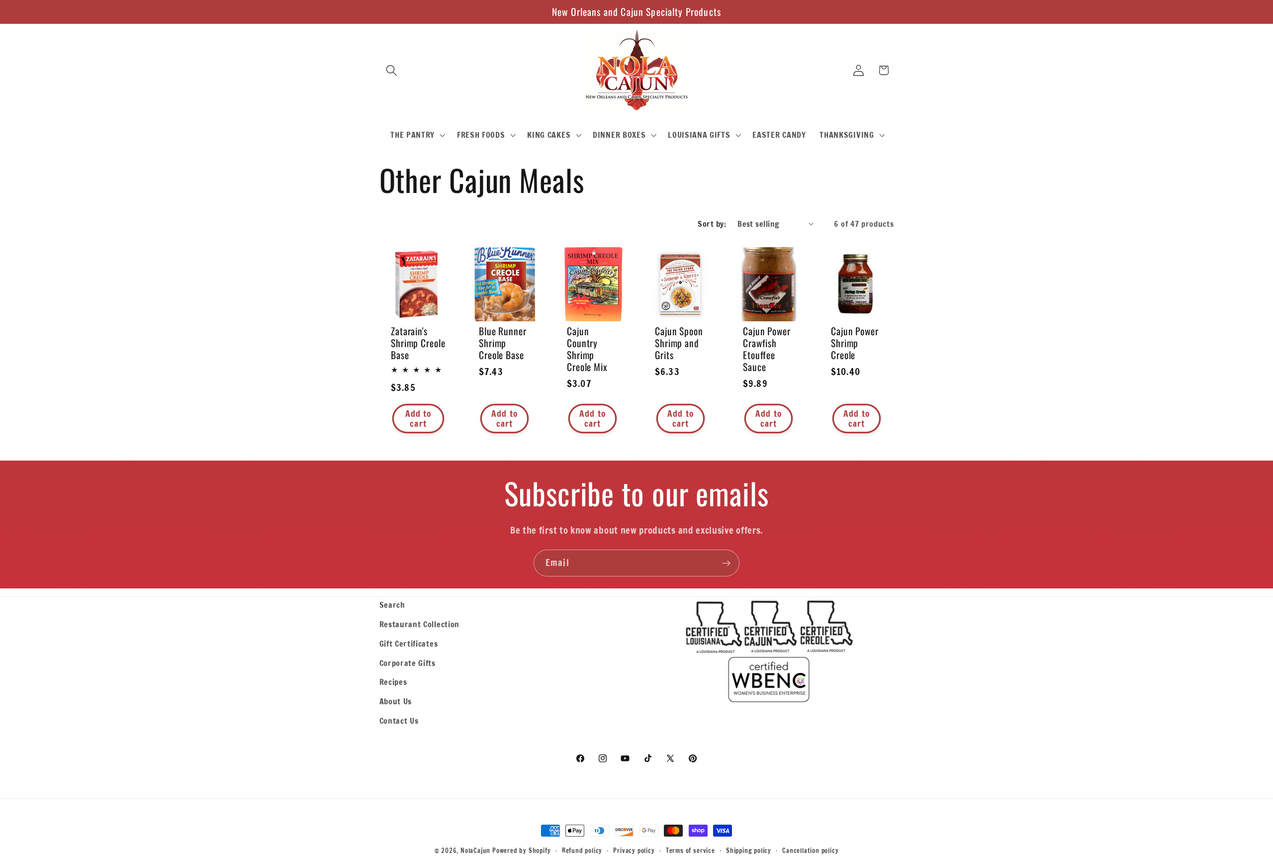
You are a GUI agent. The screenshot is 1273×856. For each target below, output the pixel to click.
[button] (392, 70)
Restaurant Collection (419, 624)
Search (392, 604)
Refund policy (582, 850)
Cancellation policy (810, 850)
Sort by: (712, 223)
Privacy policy (633, 850)
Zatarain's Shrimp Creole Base (418, 343)
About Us (395, 701)
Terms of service (690, 850)
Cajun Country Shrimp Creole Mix (587, 349)
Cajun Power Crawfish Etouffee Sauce (767, 349)
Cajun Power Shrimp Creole (855, 343)
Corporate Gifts (407, 662)
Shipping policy (748, 850)
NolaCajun (475, 850)
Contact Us (399, 720)
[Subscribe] (726, 563)
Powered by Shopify (521, 850)
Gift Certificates (408, 643)
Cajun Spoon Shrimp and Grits (679, 343)
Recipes (393, 681)
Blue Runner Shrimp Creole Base (503, 343)
